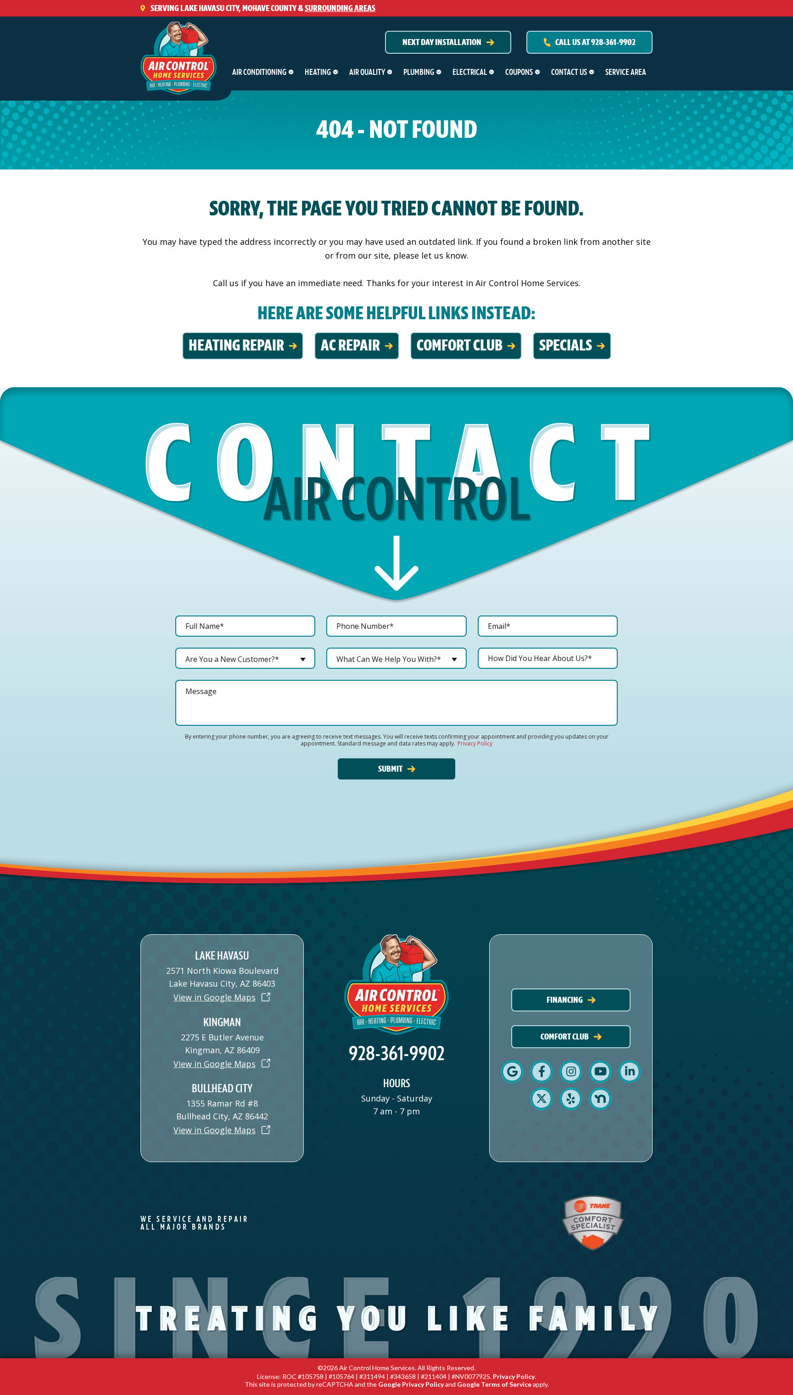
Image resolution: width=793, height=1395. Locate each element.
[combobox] (245, 658)
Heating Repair (236, 345)
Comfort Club (460, 345)
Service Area (625, 72)
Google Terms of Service (494, 1384)
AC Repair (350, 345)
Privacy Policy (475, 743)
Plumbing (418, 72)
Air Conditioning (259, 72)
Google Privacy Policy (411, 1384)
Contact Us (569, 72)
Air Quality (367, 72)
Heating (318, 72)
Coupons (519, 72)
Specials (565, 345)
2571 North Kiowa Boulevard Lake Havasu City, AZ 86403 (222, 977)
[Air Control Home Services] (178, 55)
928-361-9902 (397, 1054)
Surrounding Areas (340, 8)
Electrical (469, 72)
